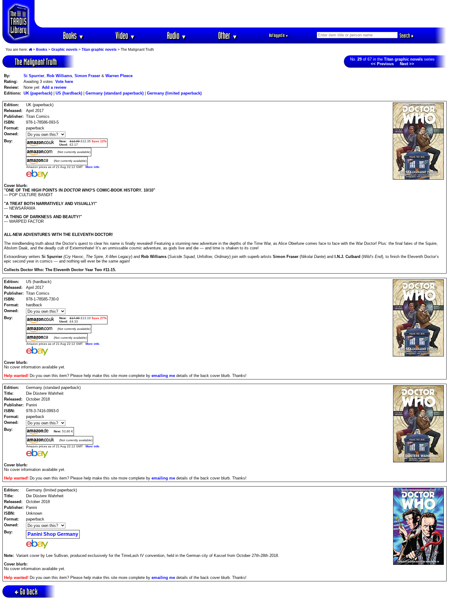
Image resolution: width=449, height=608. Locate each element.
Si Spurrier (34, 75)
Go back (29, 591)
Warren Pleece (119, 75)
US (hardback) (69, 93)
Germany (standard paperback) (115, 93)
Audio (177, 35)
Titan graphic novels (99, 49)
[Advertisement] (241, 14)
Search (405, 35)
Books (73, 35)
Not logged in (278, 35)
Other (228, 35)
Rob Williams (59, 75)
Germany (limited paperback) (174, 93)
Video (125, 35)
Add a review (54, 87)
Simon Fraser (87, 75)
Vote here (64, 81)
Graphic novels (64, 49)
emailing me (163, 375)
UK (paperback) (38, 93)
